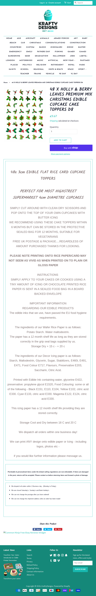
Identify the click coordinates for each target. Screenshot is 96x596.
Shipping (54, 121)
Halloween (59, 56)
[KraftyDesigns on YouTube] (55, 561)
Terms (29, 558)
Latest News (9, 550)
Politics (27, 65)
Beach (13, 43)
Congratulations (55, 43)
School (24, 69)
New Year (68, 60)
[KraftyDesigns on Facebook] (55, 556)
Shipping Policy (33, 568)
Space (71, 69)
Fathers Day (43, 52)
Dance (42, 47)
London (10, 60)
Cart (69, 3)
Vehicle (50, 74)
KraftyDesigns (47, 586)
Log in (42, 3)
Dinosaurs (56, 47)
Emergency (15, 52)
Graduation (41, 56)
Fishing (59, 52)
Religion (41, 65)
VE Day (62, 74)
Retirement (57, 65)
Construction (78, 43)
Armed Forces (61, 38)
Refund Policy (32, 565)
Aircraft (30, 38)
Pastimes (85, 60)
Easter (81, 47)
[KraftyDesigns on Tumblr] (51, 561)
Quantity (54, 127)
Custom (30, 47)
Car (23, 43)
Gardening (14, 56)
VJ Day (74, 74)
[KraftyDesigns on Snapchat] (66, 556)
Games (82, 52)
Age (19, 38)
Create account (55, 3)
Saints (12, 69)
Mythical (53, 60)
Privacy (30, 562)
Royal (71, 65)
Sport (81, 69)
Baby (84, 38)
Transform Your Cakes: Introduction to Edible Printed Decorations (11, 558)
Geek (27, 56)
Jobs (72, 56)
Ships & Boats (56, 69)
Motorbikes (25, 60)
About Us (30, 575)
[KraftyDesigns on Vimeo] (58, 561)
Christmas (35, 43)
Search (29, 555)
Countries (15, 47)
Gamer (71, 52)
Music (40, 60)
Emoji (29, 52)
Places (14, 65)
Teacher (24, 74)
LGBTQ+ (83, 56)
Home (9, 38)
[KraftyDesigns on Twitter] (51, 556)
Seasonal (38, 69)
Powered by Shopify (62, 586)
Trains (37, 74)
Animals (44, 38)
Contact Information (35, 572)
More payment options (60, 154)
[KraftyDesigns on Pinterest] (58, 556)
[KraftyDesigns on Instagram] (62, 556)
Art (76, 38)
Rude (82, 65)
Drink (70, 47)
